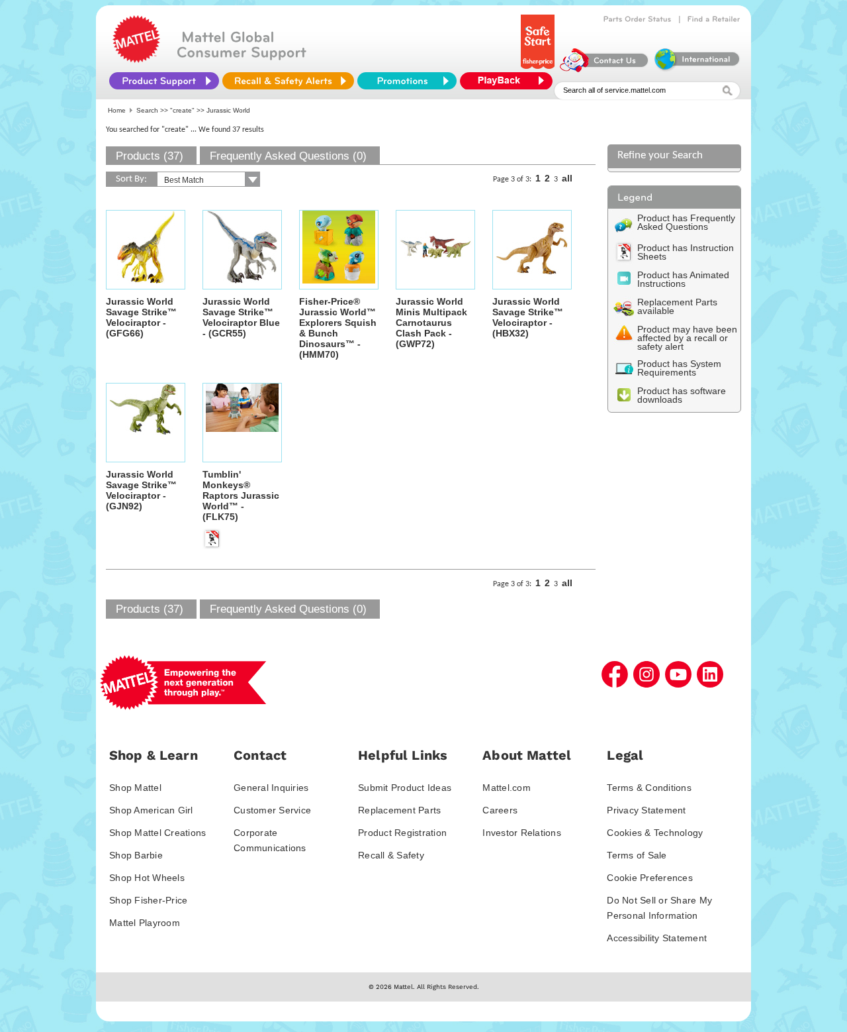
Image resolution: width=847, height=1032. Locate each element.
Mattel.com (506, 787)
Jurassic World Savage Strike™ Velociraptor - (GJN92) (141, 490)
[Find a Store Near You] (714, 19)
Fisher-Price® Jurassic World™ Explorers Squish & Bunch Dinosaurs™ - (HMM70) (338, 328)
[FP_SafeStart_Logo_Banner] (539, 69)
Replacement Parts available (677, 306)
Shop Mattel (135, 787)
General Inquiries (271, 787)
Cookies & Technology (655, 832)
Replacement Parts (399, 810)
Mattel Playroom (144, 922)
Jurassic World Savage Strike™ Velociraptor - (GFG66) (141, 317)
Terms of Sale (636, 855)
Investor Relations (521, 832)
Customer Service (272, 810)
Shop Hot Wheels (147, 877)
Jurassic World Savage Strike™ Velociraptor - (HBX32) (527, 317)
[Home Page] (136, 59)
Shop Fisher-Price (148, 900)
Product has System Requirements (679, 368)
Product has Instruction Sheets (685, 252)
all (567, 178)
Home (117, 110)
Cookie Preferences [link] (650, 877)
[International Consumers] (696, 69)
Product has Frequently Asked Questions (686, 222)
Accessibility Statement (657, 938)
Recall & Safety (391, 855)
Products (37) (149, 156)
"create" (182, 110)
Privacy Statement (646, 810)
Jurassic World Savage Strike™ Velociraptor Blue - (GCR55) (241, 317)
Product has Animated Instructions (683, 279)
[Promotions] (407, 80)
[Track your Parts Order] (637, 19)
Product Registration (402, 832)
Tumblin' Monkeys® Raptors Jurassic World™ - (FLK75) (240, 495)
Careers (499, 810)
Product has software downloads (681, 395)
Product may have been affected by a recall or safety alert (687, 338)
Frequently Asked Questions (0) (288, 156)
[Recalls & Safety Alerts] (288, 80)
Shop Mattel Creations (157, 832)
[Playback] (509, 80)
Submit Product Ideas (404, 787)
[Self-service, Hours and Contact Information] (604, 69)
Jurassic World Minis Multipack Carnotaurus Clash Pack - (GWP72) (431, 322)
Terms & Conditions (649, 787)
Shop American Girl (151, 810)
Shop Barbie (136, 855)
